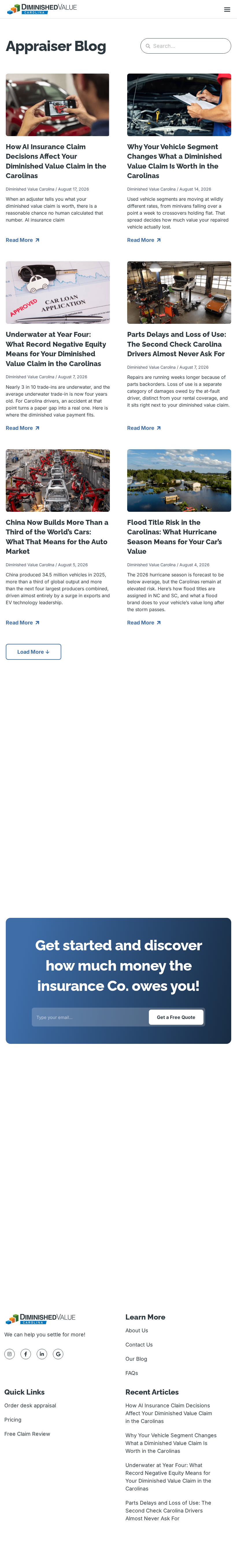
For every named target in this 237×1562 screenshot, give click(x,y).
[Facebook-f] (26, 1354)
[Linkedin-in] (42, 1354)
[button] (227, 10)
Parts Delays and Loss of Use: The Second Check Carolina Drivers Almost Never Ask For (176, 344)
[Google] (58, 1354)
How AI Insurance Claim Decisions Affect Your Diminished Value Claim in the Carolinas (168, 1413)
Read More (20, 240)
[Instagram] (9, 1354)
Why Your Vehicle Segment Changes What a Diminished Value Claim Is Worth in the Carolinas (171, 1443)
